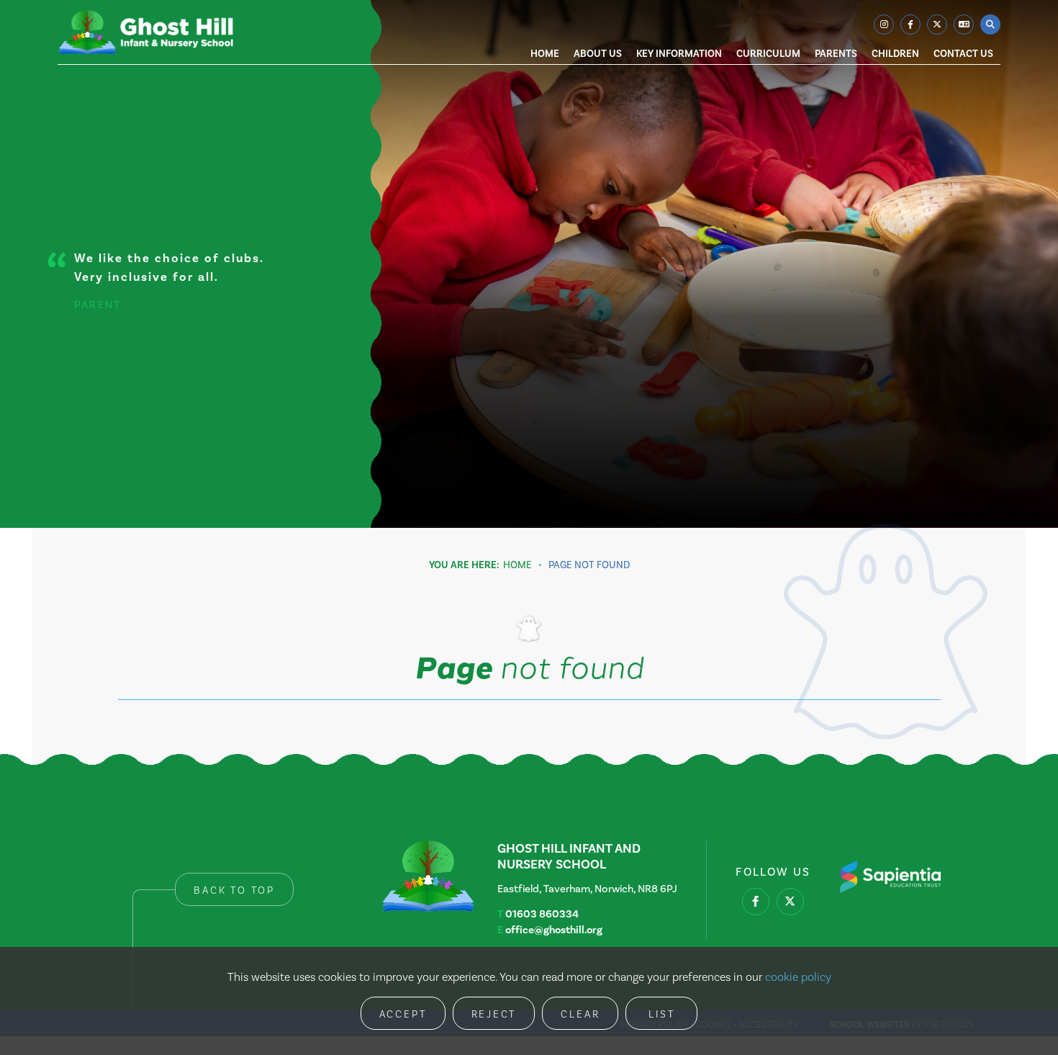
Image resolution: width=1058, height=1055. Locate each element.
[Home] (146, 32)
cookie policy (798, 977)
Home (517, 565)
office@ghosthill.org (553, 929)
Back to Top (234, 890)
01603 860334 (542, 913)
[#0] (755, 901)
